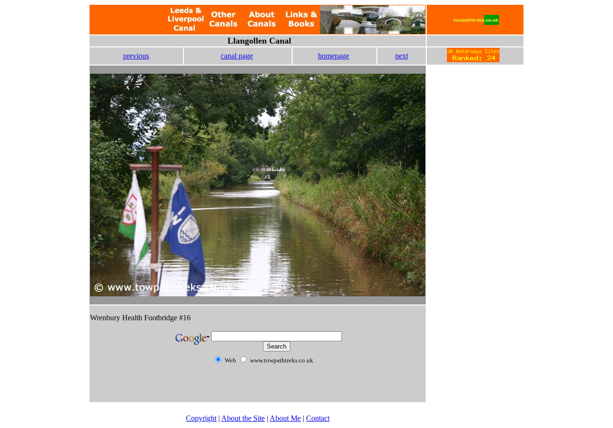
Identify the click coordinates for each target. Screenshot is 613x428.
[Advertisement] (475, 133)
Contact (317, 418)
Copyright (201, 418)
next (401, 56)
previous (136, 56)
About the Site (243, 418)
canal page (237, 56)
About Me (285, 418)
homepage (333, 56)
